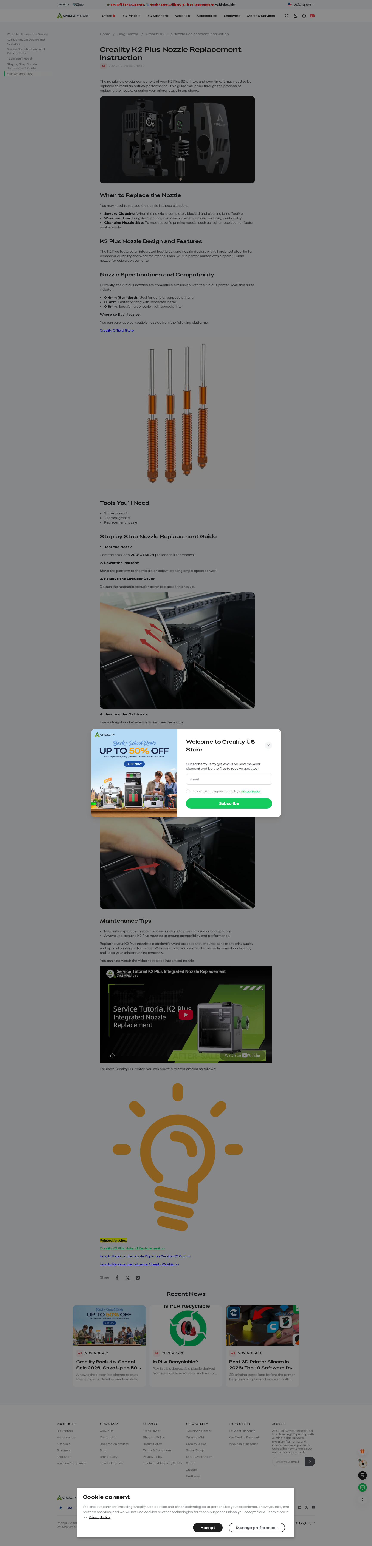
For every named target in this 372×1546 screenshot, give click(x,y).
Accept (207, 1527)
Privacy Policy (99, 1517)
